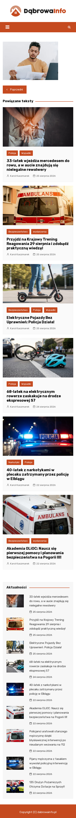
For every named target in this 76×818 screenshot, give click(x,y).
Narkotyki (13, 462)
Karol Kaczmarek (19, 175)
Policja (12, 153)
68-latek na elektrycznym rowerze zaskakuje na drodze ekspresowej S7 (34, 396)
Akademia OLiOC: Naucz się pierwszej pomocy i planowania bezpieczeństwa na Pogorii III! (35, 552)
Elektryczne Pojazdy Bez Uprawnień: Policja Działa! (30, 319)
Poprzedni (16, 89)
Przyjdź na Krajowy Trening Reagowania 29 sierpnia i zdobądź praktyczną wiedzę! (38, 243)
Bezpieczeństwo (18, 231)
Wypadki (26, 153)
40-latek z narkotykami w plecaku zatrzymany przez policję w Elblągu (38, 474)
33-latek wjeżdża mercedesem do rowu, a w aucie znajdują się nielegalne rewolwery (38, 165)
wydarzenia (39, 231)
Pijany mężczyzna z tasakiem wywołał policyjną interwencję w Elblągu (48, 763)
